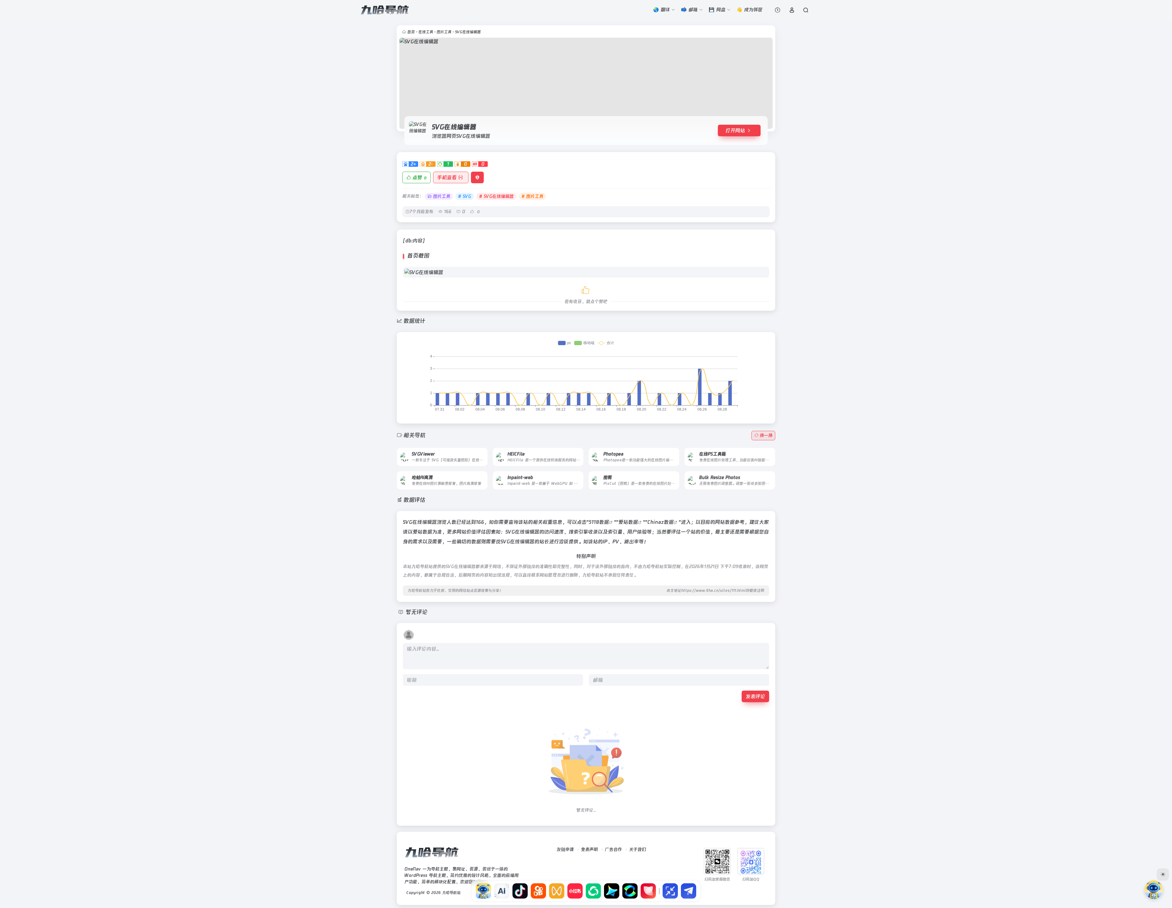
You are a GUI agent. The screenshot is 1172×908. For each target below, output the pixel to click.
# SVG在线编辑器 (496, 196)
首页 (411, 32)
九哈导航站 (451, 893)
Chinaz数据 (660, 522)
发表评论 (755, 696)
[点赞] (586, 289)
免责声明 (589, 849)
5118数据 (599, 522)
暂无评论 (417, 612)
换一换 (766, 435)
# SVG (464, 196)
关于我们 (637, 849)
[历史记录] (777, 10)
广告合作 (613, 849)
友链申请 (565, 849)
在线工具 (425, 32)
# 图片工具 (532, 196)
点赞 (419, 177)
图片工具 (444, 32)
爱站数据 (628, 522)
